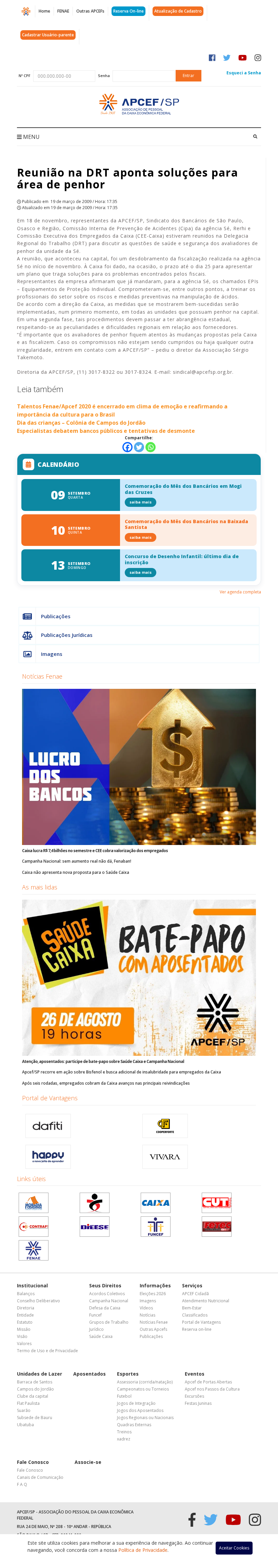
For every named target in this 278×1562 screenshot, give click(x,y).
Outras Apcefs (153, 1329)
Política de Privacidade (142, 1550)
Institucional (32, 1285)
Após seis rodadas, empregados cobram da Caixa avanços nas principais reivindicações (106, 1083)
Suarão (24, 1410)
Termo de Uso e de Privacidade (47, 1351)
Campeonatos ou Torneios (143, 1389)
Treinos (124, 1432)
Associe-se (88, 1462)
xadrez (123, 1439)
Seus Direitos (105, 1285)
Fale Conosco (33, 1462)
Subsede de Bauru (34, 1417)
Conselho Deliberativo (38, 1301)
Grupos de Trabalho (108, 1322)
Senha (104, 75)
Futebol (124, 1396)
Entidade (25, 1315)
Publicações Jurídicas (67, 634)
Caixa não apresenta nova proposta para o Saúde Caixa (75, 872)
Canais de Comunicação (40, 1477)
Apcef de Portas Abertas (208, 1382)
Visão (22, 1336)
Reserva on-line (197, 1329)
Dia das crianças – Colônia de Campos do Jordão (81, 422)
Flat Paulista (28, 1403)
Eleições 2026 (153, 1294)
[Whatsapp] (150, 447)
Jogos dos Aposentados (140, 1410)
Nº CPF (25, 75)
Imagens (51, 653)
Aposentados (89, 1374)
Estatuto (25, 1322)
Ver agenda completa (240, 592)
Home (44, 11)
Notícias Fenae (42, 676)
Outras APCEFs (90, 11)
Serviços (192, 1285)
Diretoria (25, 1308)
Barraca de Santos (34, 1382)
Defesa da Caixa (104, 1308)
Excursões (194, 1396)
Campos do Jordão (35, 1389)
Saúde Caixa (101, 1336)
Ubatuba (25, 1425)
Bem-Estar (192, 1308)
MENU (31, 137)
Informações (155, 1285)
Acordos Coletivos (107, 1294)
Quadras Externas (134, 1425)
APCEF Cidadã (195, 1294)
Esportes (128, 1374)
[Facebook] (127, 447)
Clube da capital (32, 1396)
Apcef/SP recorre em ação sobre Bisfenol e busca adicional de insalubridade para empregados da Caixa (121, 1072)
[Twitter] (139, 447)
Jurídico (96, 1329)
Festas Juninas (198, 1403)
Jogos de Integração (136, 1403)
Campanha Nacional (108, 1301)
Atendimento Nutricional (205, 1301)
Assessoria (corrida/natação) (145, 1382)
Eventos (194, 1374)
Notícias (147, 1315)
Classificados (194, 1315)
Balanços (26, 1294)
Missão (24, 1329)
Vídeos (146, 1308)
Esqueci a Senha (243, 73)
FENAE (63, 11)
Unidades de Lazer (39, 1374)
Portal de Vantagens (50, 1098)
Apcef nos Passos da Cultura (212, 1389)
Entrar (188, 75)
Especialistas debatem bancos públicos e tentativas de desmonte (106, 431)
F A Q (22, 1484)
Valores (24, 1343)
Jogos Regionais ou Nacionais (145, 1417)
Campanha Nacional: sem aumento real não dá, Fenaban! (76, 861)
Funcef (95, 1315)
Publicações (56, 616)
